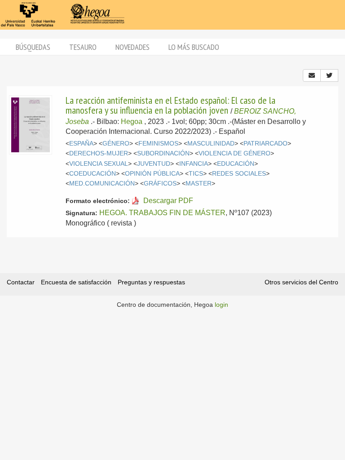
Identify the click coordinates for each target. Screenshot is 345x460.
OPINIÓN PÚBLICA (152, 173)
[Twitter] (329, 75)
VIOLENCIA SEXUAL (98, 163)
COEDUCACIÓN (92, 173)
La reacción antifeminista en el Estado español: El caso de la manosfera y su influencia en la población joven (170, 105)
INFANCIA (193, 163)
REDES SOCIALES (239, 173)
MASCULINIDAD (210, 143)
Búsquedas (33, 47)
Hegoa (131, 121)
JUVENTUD (153, 163)
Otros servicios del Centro (301, 282)
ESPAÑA (81, 143)
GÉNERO (115, 143)
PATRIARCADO (265, 143)
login (221, 304)
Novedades (132, 47)
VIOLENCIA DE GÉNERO (234, 153)
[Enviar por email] (312, 75)
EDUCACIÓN (235, 163)
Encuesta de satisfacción (76, 282)
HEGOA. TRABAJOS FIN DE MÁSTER (162, 213)
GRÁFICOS (160, 183)
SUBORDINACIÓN (163, 153)
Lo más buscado (193, 47)
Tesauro (83, 47)
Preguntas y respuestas (151, 282)
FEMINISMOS (158, 143)
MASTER (199, 183)
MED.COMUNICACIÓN (102, 183)
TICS (196, 173)
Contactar (21, 282)
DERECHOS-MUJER (98, 153)
